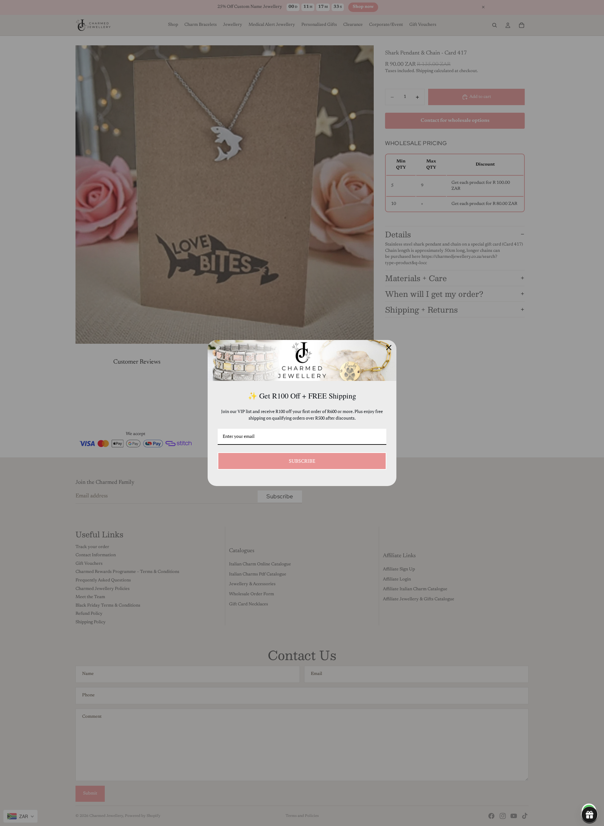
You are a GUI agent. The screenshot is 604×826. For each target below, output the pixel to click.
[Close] (388, 347)
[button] (589, 814)
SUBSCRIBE (302, 460)
